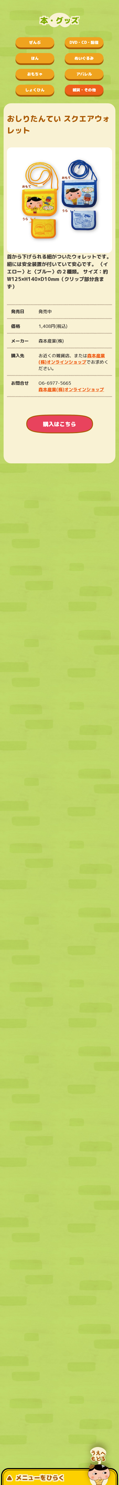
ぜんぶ (35, 42)
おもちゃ (35, 74)
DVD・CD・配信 (84, 42)
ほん (35, 58)
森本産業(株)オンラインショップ (71, 359)
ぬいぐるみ (84, 58)
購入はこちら (59, 424)
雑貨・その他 (84, 89)
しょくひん (35, 89)
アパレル (84, 74)
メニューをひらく (40, 1477)
